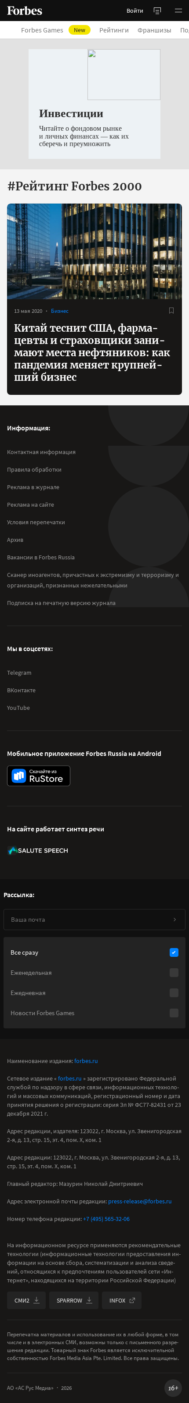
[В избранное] (171, 311)
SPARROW (69, 1300)
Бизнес (60, 311)
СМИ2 (22, 1300)
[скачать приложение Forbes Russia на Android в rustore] (38, 776)
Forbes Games (53, 29)
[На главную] (24, 10)
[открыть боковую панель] (157, 11)
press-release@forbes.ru (140, 1201)
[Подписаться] (174, 919)
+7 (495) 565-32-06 (106, 1219)
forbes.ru (86, 1061)
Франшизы (154, 29)
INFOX (117, 1300)
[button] (178, 11)
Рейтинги (114, 29)
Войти (135, 10)
